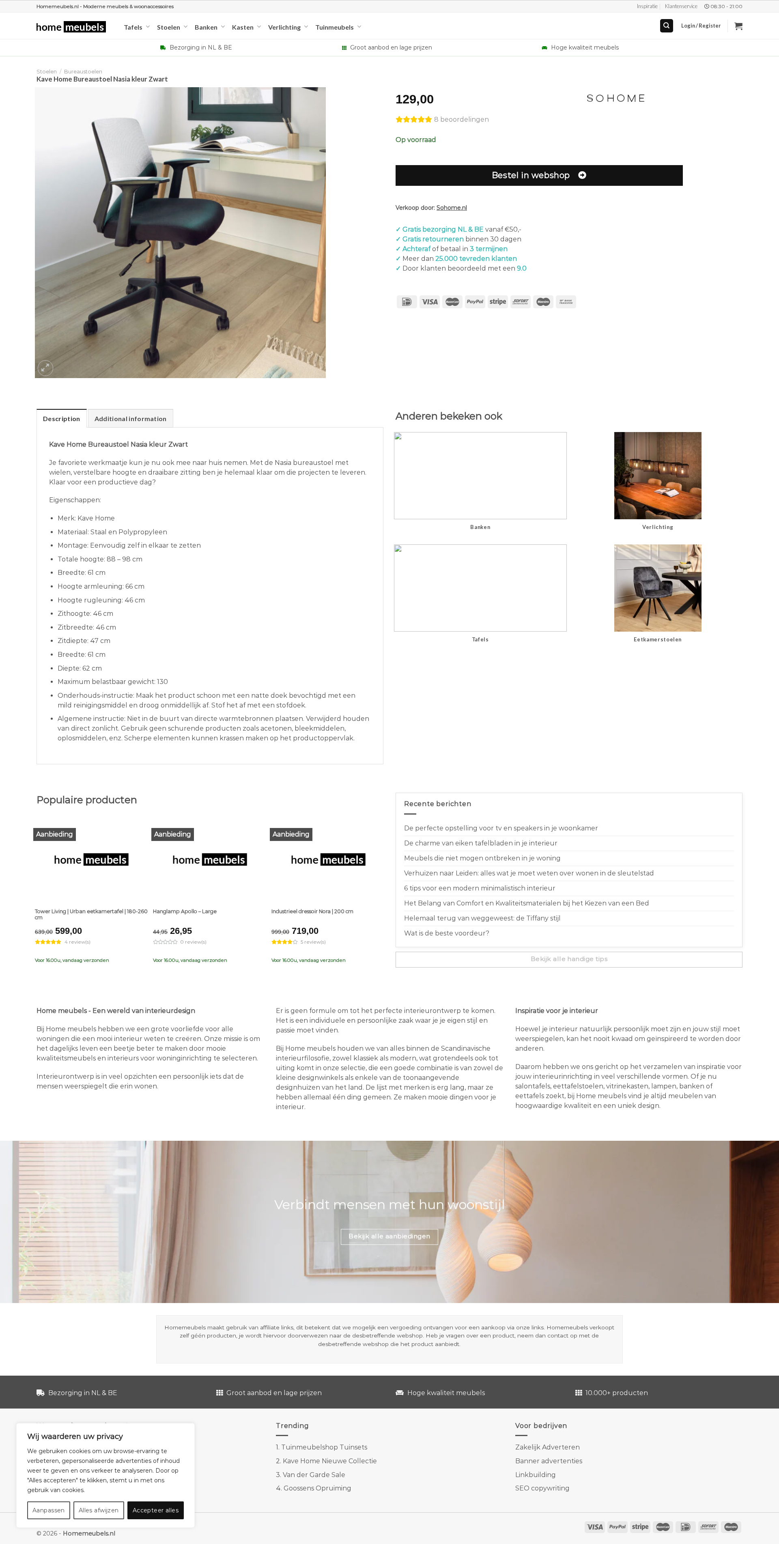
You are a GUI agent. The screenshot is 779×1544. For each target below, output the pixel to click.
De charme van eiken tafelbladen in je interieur (480, 843)
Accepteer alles (156, 1510)
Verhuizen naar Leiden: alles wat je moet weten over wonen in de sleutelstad (529, 873)
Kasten (243, 27)
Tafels (133, 27)
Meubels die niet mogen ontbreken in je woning (482, 858)
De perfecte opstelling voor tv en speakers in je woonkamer (501, 828)
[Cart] (738, 26)
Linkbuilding (535, 1475)
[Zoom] (46, 368)
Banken (206, 27)
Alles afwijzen (99, 1510)
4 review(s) (77, 942)
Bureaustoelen (83, 72)
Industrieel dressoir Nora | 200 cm (312, 911)
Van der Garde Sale (314, 1475)
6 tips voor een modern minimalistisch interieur (479, 888)
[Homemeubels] (74, 27)
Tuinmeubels (334, 27)
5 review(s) (313, 942)
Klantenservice (681, 6)
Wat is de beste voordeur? (446, 933)
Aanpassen (48, 1510)
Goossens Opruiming (317, 1488)
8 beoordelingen (461, 119)
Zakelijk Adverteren (547, 1447)
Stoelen (168, 27)
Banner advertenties (548, 1461)
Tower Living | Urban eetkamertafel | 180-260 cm (91, 914)
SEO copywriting (542, 1488)
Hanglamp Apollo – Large (185, 911)
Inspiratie (647, 6)
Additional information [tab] (131, 418)
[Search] (667, 25)
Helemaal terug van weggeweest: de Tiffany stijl (482, 918)
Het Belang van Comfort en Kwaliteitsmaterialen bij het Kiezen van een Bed (526, 903)
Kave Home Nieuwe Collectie (330, 1461)
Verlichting (284, 27)
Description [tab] (61, 418)
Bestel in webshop (531, 175)
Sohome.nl (452, 207)
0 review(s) (194, 942)
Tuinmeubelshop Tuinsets (324, 1447)
